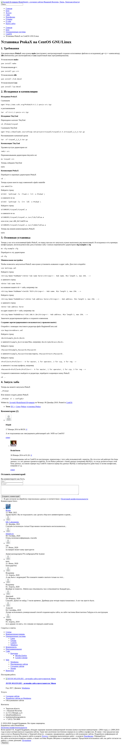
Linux (18, 407)
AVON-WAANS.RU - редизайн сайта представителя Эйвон (31, 683)
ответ (8, 437)
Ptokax (23, 407)
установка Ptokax (34, 407)
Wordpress (26, 688)
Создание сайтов (12, 696)
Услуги (45, 736)
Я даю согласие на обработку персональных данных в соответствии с (46, 499)
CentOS (69, 402)
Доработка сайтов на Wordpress (18, 698)
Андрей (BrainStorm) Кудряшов (22, 402)
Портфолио (88, 736)
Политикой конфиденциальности (74, 499)
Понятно (5, 743)
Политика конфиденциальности (14, 728)
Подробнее (26, 740)
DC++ (13, 407)
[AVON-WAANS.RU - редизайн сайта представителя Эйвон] (31, 679)
